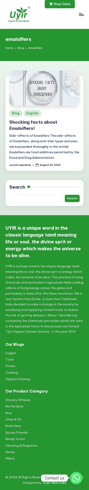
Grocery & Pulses (18, 400)
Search (17, 187)
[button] (60, 4)
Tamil (9, 359)
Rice (8, 413)
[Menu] (81, 14)
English (32, 113)
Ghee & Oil (13, 419)
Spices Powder (16, 432)
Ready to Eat (15, 439)
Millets (10, 458)
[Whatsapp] (76, 478)
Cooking (11, 372)
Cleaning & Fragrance (21, 445)
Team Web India (54, 483)
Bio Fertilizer (14, 406)
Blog (16, 113)
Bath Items (13, 426)
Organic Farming (17, 379)
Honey (10, 452)
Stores (10, 366)
